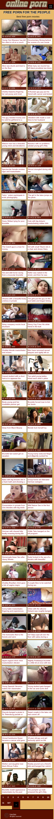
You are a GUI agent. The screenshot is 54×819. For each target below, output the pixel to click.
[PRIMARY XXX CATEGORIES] (50, 6)
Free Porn (13, 814)
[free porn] (27, 4)
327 (8, 803)
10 (48, 797)
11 (3, 803)
